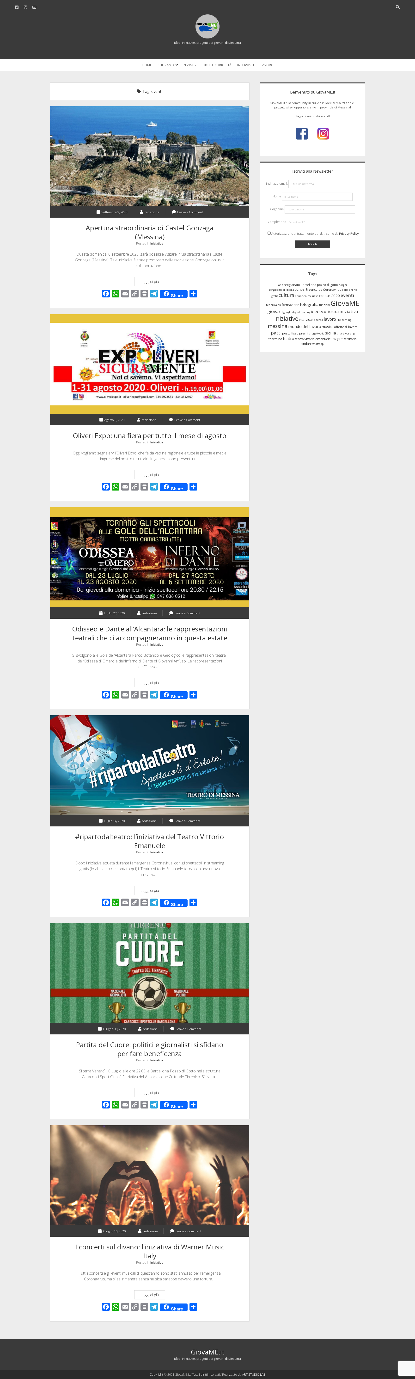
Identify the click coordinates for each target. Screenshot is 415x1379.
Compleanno (277, 222)
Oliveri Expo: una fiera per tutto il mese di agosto (149, 364)
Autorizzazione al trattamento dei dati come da (315, 233)
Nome (277, 196)
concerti (301, 289)
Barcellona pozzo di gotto (319, 285)
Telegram (337, 339)
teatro (288, 338)
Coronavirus (332, 289)
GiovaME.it (208, 1351)
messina (277, 326)
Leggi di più (151, 282)
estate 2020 (329, 295)
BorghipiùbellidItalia (281, 289)
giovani (275, 311)
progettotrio (316, 333)
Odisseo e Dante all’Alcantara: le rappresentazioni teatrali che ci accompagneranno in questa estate (149, 557)
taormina (275, 339)
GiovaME (344, 303)
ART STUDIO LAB (253, 1374)
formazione (290, 304)
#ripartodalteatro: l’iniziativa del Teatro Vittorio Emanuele (149, 765)
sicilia (330, 333)
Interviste (246, 65)
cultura (286, 295)
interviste (306, 319)
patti (276, 333)
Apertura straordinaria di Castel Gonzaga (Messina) (149, 156)
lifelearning (344, 319)
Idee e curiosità (218, 65)
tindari (306, 343)
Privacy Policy (349, 233)
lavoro (330, 319)
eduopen (301, 296)
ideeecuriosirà (325, 311)
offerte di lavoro (346, 327)
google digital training (296, 312)
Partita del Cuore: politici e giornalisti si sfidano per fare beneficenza (149, 973)
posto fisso (290, 333)
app (280, 285)
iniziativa (349, 311)
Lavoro (267, 65)
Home (147, 65)
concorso (315, 289)
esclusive (312, 296)
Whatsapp (317, 344)
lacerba (318, 319)
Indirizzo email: (277, 184)
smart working (345, 333)
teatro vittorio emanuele (313, 339)
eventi (347, 295)
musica (327, 326)
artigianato (292, 285)
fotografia (309, 304)
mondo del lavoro (304, 326)
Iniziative (191, 65)
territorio (350, 339)
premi (303, 333)
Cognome (277, 209)
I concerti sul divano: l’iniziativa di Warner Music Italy (149, 1175)
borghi (343, 285)
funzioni (324, 305)
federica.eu (273, 305)
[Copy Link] (135, 294)
